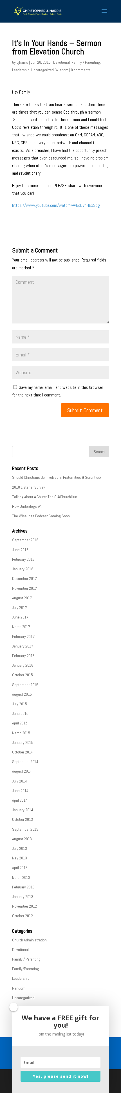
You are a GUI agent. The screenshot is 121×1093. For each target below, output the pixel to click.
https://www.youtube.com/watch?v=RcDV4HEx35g (56, 205)
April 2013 (20, 867)
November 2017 (24, 588)
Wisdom (61, 69)
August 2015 (22, 694)
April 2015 (20, 723)
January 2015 (22, 742)
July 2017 (19, 607)
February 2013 (23, 887)
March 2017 (21, 626)
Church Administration (29, 940)
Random (18, 988)
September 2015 (25, 684)
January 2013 (22, 896)
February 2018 (23, 559)
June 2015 (20, 713)
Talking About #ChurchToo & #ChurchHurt (44, 496)
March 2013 (21, 877)
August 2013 (22, 838)
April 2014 (20, 800)
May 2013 (19, 858)
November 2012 (24, 906)
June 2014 (20, 790)
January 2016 (22, 665)
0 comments (81, 69)
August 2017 (22, 597)
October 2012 (22, 915)
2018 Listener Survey (28, 487)
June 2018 (20, 549)
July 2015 (19, 703)
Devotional (61, 62)
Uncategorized (42, 69)
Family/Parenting (25, 968)
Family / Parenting (85, 62)
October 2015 (22, 674)
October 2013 (22, 819)
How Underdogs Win (28, 506)
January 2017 (22, 646)
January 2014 (22, 809)
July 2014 (19, 781)
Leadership (21, 69)
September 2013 (25, 829)
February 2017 (23, 636)
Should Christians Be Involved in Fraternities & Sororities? (57, 477)
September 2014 (25, 761)
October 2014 (22, 752)
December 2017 (24, 578)
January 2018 (22, 568)
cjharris (22, 62)
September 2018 (25, 539)
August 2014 (22, 771)
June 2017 (20, 617)
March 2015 (21, 732)
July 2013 (19, 848)
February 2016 (23, 655)
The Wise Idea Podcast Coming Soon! (41, 515)
